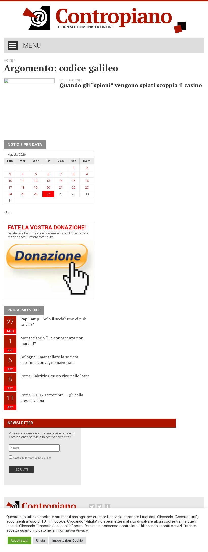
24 (10, 194)
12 (35, 181)
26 (35, 194)
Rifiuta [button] (40, 540)
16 (87, 181)
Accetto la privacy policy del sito (32, 457)
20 (48, 187)
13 (48, 181)
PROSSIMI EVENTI (24, 310)
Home (8, 60)
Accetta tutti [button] (19, 540)
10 (10, 181)
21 (60, 187)
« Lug (8, 212)
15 (73, 181)
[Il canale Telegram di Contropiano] (92, 507)
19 (35, 187)
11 (22, 181)
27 (48, 194)
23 (87, 187)
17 (10, 187)
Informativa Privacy (72, 530)
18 (22, 187)
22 (73, 187)
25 (22, 194)
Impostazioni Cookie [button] (67, 540)
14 (60, 181)
